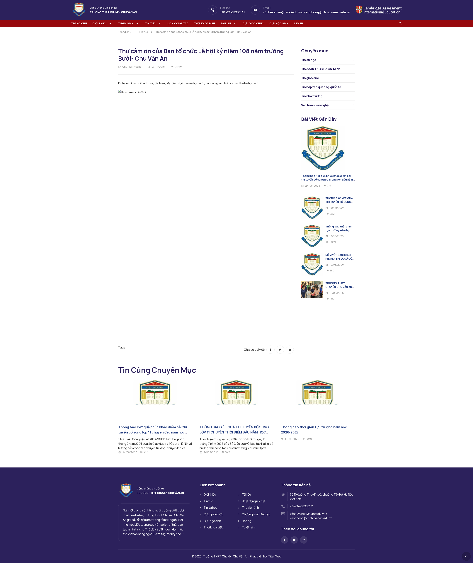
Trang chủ (79, 23)
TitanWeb (275, 556)
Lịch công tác (177, 23)
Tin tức (150, 23)
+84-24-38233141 (301, 506)
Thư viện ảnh (250, 508)
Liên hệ (298, 23)
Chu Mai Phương (132, 66)
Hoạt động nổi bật (253, 501)
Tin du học (308, 60)
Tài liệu (225, 23)
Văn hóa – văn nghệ (315, 105)
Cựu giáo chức (253, 23)
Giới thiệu (99, 23)
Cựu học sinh (278, 23)
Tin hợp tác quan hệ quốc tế (321, 87)
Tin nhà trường (311, 96)
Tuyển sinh (125, 23)
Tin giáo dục (310, 78)
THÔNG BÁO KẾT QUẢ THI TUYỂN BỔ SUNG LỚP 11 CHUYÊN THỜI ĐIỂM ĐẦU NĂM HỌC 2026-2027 (234, 432)
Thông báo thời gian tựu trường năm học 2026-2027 (338, 230)
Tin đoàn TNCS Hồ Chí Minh (320, 69)
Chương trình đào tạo (256, 514)
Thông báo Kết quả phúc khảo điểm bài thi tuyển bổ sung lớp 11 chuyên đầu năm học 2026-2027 (327, 179)
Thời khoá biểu (204, 23)
